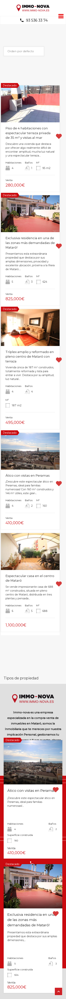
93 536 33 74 (37, 20)
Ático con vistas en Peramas (28, 475)
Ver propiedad (33, 775)
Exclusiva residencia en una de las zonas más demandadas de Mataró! (30, 242)
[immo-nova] (33, 10)
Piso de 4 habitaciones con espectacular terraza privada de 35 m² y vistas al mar (28, 132)
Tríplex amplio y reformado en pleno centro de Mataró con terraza (30, 356)
